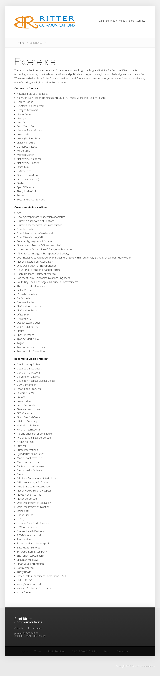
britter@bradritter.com (33, 636)
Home (21, 42)
